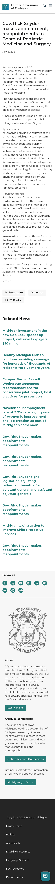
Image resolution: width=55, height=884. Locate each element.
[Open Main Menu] (51, 5)
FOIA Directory (15, 868)
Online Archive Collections (25, 759)
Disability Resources (18, 851)
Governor (37, 292)
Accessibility (13, 843)
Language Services (17, 860)
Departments (14, 877)
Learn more (15, 707)
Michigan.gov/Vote (20, 782)
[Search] (44, 5)
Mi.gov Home (14, 826)
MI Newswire (14, 292)
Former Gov (13, 299)
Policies (10, 834)
